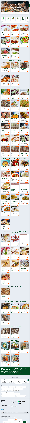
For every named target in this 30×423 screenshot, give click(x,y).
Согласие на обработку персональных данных (13, 402)
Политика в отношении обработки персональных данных (14, 401)
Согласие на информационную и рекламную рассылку (14, 406)
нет (11, 408)
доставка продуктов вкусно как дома (7, 392)
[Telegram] (2, 409)
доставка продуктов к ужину (21, 395)
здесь (10, 422)
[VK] (3, 409)
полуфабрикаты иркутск (15, 390)
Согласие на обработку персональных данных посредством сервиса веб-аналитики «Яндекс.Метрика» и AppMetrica (14, 405)
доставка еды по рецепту (6, 390)
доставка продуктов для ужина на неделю (8, 395)
